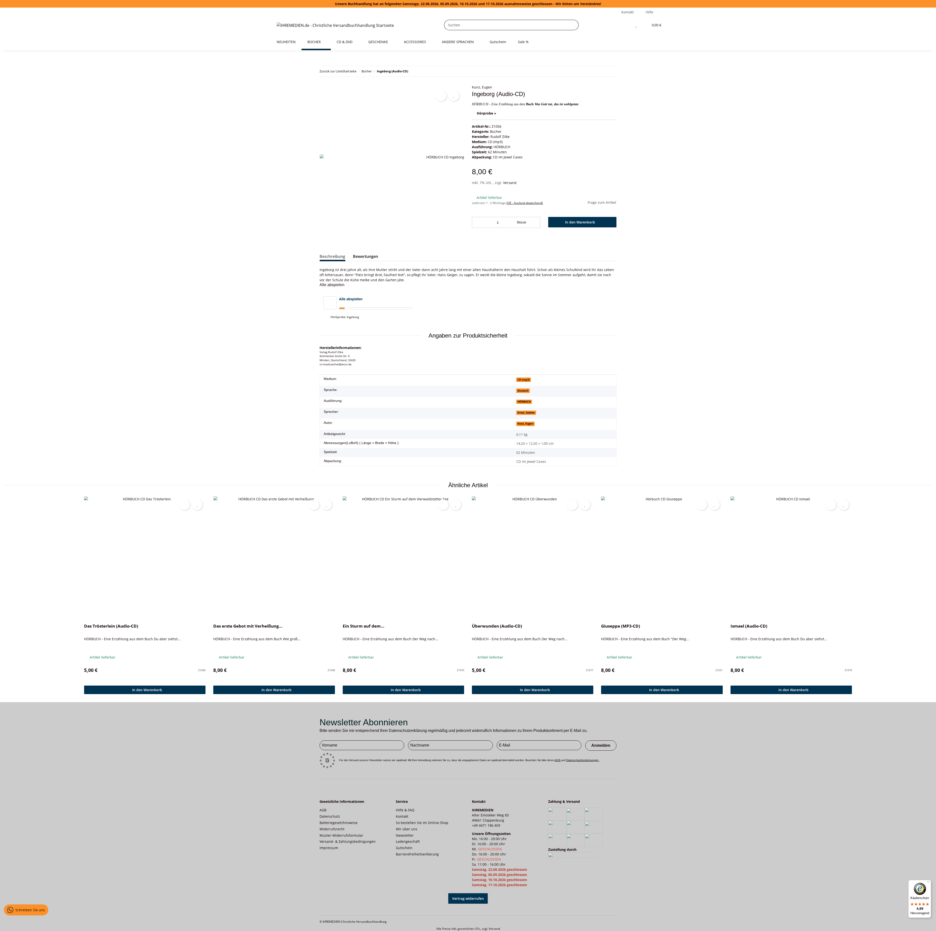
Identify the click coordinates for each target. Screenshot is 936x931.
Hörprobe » (486, 113)
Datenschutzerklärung (408, 730)
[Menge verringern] (477, 222)
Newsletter (405, 835)
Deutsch (522, 390)
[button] (626, 25)
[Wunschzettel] (635, 25)
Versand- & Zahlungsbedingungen (348, 841)
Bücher (496, 131)
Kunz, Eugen (482, 87)
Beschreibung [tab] (332, 256)
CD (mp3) (495, 141)
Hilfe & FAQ (405, 810)
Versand (510, 182)
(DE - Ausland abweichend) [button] (525, 203)
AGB (558, 760)
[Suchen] (573, 25)
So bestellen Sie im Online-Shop (422, 822)
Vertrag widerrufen (468, 898)
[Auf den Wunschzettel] (453, 95)
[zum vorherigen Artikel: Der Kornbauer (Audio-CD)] (611, 71)
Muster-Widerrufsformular (341, 835)
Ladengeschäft (408, 841)
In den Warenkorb (147, 690)
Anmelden (600, 745)
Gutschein (404, 847)
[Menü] (928, 883)
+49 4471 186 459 (486, 825)
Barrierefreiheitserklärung (417, 854)
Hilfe (649, 12)
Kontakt (627, 12)
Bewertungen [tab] (365, 256)
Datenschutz (330, 816)
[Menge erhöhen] (535, 222)
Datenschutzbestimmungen (582, 760)
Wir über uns (406, 829)
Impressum (329, 847)
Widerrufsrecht (332, 829)
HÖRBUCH (502, 147)
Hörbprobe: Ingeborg (345, 317)
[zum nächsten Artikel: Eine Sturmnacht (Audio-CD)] (600, 71)
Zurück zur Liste (331, 71)
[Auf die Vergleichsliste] (441, 95)
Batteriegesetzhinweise (339, 822)
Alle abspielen (350, 299)
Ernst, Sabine (526, 412)
